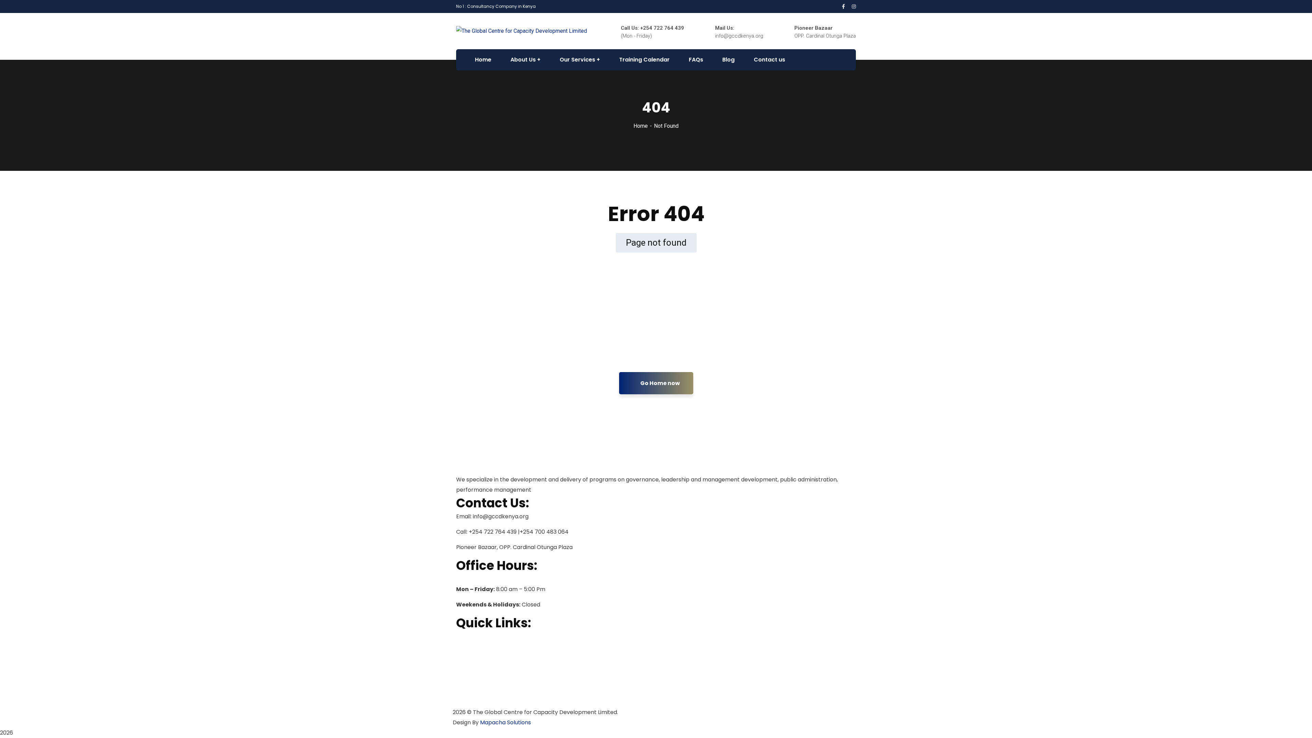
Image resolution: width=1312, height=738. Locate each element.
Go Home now (659, 383)
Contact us (470, 702)
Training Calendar (480, 669)
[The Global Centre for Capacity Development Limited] (521, 31)
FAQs (462, 680)
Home (640, 126)
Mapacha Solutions (505, 722)
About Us (467, 647)
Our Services (473, 658)
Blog (462, 691)
